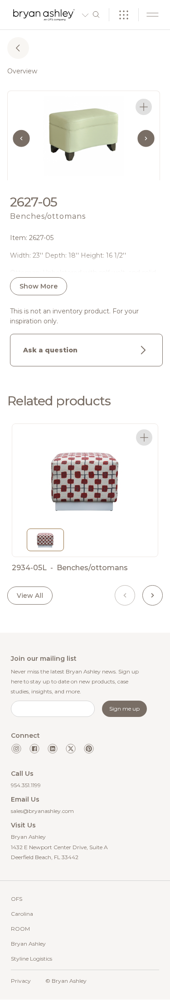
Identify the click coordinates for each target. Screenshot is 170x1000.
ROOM (20, 928)
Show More (38, 286)
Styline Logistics (31, 958)
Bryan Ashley (28, 943)
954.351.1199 (26, 785)
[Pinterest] (88, 748)
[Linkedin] (52, 748)
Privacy (21, 980)
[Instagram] (16, 748)
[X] (70, 748)
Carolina (22, 913)
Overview (22, 71)
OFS (16, 898)
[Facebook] (34, 748)
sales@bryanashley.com (42, 811)
